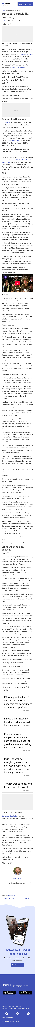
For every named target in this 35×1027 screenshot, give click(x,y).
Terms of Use (25, 1008)
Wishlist (4, 1006)
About (19, 1008)
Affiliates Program (7, 1008)
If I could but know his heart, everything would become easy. (17, 722)
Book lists (18, 1006)
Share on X (26, 710)
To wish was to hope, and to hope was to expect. (18, 785)
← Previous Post (8, 898)
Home (3, 10)
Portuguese (5, 1021)
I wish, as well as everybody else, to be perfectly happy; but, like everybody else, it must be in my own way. (17, 765)
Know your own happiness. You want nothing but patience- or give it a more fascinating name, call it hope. (17, 740)
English (12, 1021)
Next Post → (28, 898)
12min (20, 882)
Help (15, 1008)
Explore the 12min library (25, 4)
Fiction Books (11, 895)
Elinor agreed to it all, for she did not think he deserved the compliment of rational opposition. (18, 702)
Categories (11, 1006)
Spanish (17, 1021)
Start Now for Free (17, 964)
